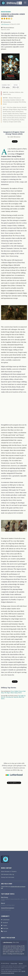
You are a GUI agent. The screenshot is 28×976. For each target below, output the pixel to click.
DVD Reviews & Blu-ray (7, 874)
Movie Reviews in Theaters (8, 871)
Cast (4, 107)
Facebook (5, 922)
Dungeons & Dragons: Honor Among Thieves (13, 15)
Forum (5, 931)
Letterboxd (6, 919)
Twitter (5, 925)
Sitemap (21, 963)
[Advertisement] (14, 409)
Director (5, 92)
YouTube (5, 928)
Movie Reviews (6, 12)
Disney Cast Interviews (7, 877)
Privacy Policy (14, 963)
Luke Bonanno (5, 24)
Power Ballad (14, 691)
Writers (5, 98)
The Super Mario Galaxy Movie (13, 692)
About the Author (8, 938)
